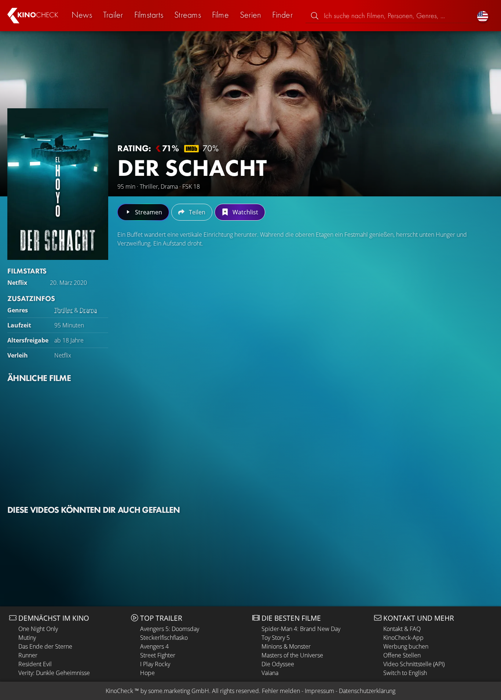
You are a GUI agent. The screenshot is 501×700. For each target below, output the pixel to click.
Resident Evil (35, 664)
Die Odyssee (278, 664)
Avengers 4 (154, 646)
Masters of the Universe (292, 655)
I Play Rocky (155, 664)
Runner (27, 655)
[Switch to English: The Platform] (483, 15)
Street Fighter (157, 655)
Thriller (63, 310)
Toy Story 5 (276, 637)
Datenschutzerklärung (367, 691)
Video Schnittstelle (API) (414, 664)
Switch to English (405, 673)
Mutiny (27, 637)
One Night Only (38, 628)
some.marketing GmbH (178, 691)
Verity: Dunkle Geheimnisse (54, 673)
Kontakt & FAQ (402, 628)
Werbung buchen (405, 646)
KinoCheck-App (403, 637)
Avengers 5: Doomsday (169, 628)
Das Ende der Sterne (45, 646)
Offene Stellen (402, 655)
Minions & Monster (286, 646)
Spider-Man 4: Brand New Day (301, 628)
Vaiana (270, 673)
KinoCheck (119, 691)
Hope (147, 673)
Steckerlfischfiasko (164, 637)
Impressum (319, 691)
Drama (88, 310)
